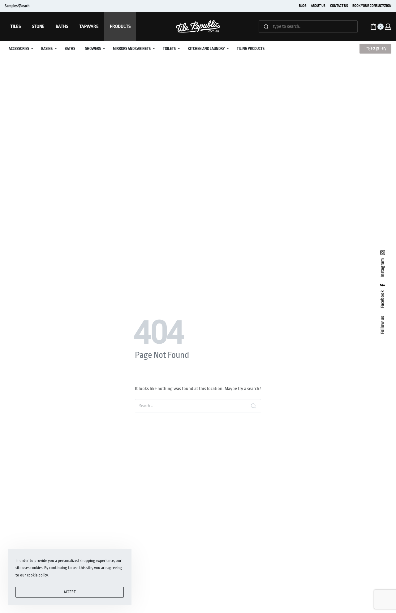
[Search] (253, 405)
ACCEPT (70, 592)
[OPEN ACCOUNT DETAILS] (388, 26)
